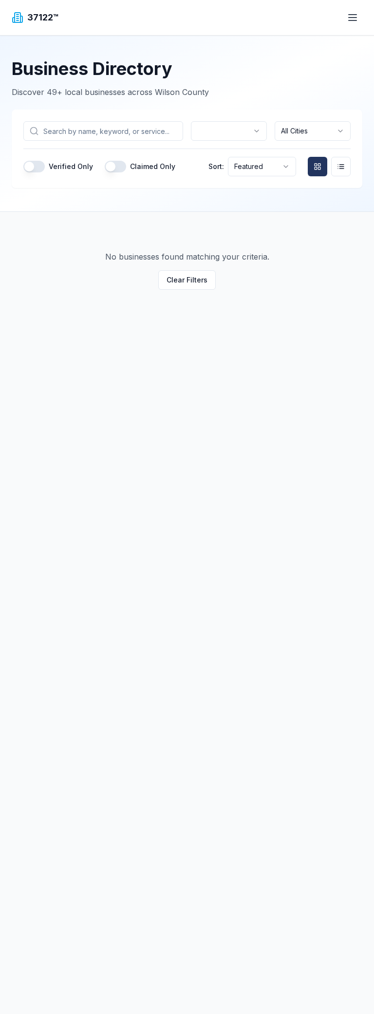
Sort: (216, 166)
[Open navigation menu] (352, 17)
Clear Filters (187, 280)
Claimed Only (152, 166)
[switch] (34, 166)
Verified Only (71, 166)
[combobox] (229, 131)
